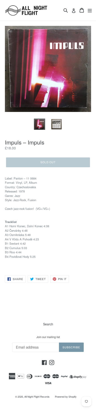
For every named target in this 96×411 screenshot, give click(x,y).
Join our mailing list (48, 337)
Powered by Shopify (66, 396)
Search (48, 324)
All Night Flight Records (37, 396)
